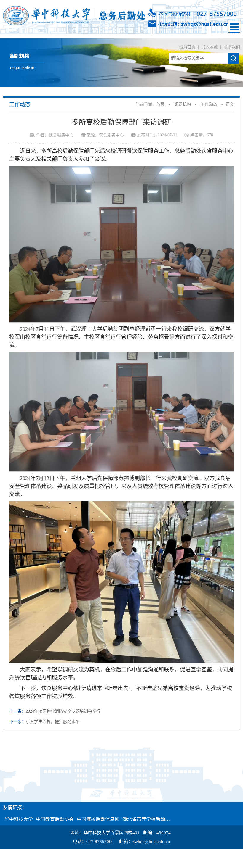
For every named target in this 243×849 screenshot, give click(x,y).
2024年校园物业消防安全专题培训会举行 (63, 711)
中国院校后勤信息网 (98, 819)
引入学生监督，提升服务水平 (53, 721)
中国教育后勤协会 (55, 819)
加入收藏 (210, 47)
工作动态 (209, 104)
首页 (160, 104)
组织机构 (182, 104)
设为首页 (188, 47)
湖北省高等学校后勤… (146, 819)
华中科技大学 (18, 819)
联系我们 (231, 47)
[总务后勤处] (74, 15)
